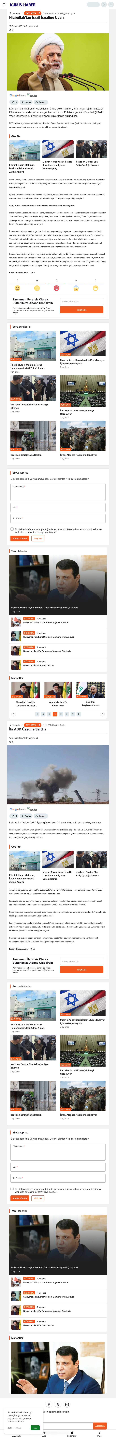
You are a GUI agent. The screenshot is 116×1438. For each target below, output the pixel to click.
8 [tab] (78, 714)
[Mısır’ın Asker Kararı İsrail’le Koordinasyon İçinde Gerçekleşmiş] (58, 156)
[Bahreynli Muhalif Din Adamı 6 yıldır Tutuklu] (58, 622)
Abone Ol (81, 310)
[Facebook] (49, 1404)
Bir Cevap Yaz (20, 472)
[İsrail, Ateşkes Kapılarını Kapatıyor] (83, 440)
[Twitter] (58, 1404)
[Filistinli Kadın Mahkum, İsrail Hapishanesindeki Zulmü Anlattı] (24, 156)
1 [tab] (37, 714)
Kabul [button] (35, 1428)
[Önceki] (13, 714)
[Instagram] (67, 1404)
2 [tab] (43, 714)
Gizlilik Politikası (14, 1428)
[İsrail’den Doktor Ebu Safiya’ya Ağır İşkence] (91, 156)
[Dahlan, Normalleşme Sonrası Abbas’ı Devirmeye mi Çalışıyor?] (58, 585)
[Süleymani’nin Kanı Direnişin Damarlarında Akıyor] (58, 636)
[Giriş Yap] (111, 4)
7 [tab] (72, 714)
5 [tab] (61, 714)
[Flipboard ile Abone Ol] (32, 95)
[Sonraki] (102, 714)
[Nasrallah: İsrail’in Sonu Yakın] (58, 665)
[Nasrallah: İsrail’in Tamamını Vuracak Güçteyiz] (58, 650)
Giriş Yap (38, 539)
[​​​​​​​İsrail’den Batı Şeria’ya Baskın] (33, 440)
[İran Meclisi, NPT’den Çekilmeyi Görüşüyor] (83, 397)
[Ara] (104, 4)
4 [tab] (55, 714)
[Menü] (5, 4)
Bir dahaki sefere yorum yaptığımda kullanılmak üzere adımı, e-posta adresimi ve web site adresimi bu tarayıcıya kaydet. (58, 531)
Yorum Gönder (20, 539)
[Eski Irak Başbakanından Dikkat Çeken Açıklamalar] (90, 695)
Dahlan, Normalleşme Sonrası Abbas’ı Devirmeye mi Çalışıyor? (44, 607)
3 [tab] (49, 714)
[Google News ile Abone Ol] (17, 95)
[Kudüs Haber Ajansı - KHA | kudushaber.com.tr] (23, 4)
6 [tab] (66, 714)
